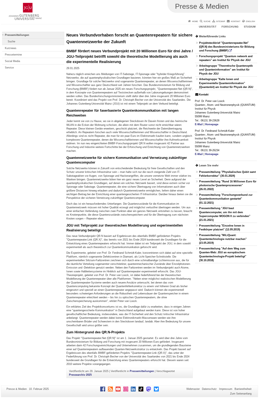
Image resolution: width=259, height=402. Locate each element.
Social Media (12, 61)
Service (9, 67)
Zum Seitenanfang (241, 393)
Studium (250, 26)
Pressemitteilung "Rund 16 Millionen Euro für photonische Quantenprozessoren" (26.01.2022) (227, 185)
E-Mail (199, 124)
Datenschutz (209, 388)
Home (195, 21)
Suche (207, 21)
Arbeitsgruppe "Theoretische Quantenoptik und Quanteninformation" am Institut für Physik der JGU (226, 69)
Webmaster (193, 388)
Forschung (230, 26)
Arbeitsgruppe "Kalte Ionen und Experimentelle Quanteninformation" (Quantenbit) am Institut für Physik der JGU (226, 83)
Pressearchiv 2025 (80, 374)
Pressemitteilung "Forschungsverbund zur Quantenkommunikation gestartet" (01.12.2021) (226, 198)
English (250, 21)
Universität (208, 26)
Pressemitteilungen (17, 34)
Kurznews (10, 48)
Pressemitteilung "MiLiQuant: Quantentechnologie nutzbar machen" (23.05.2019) (223, 239)
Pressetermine (13, 54)
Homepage (211, 124)
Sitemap (220, 21)
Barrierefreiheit (243, 388)
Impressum (225, 388)
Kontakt (235, 21)
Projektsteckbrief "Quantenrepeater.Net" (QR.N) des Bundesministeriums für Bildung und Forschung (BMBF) (226, 46)
